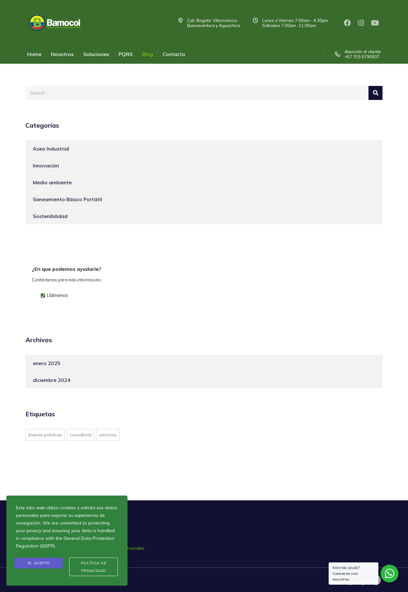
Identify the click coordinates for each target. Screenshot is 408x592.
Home (34, 54)
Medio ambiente (52, 182)
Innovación (46, 165)
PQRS (126, 54)
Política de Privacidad (93, 566)
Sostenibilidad (50, 216)
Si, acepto (39, 562)
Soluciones (96, 54)
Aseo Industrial (51, 148)
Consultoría (80, 434)
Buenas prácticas (45, 434)
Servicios (108, 434)
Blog (147, 54)
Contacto (174, 54)
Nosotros (62, 54)
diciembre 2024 (51, 380)
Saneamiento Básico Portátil (67, 199)
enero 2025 (47, 363)
